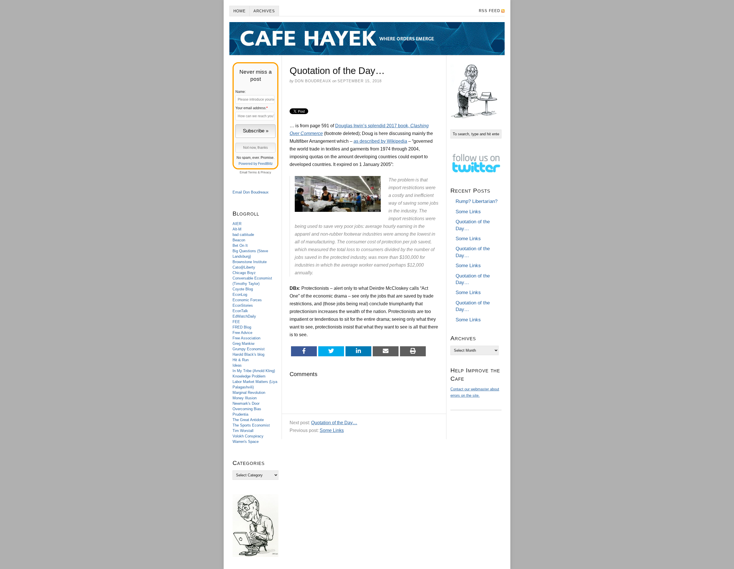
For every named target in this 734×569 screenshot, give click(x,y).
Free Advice (242, 333)
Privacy (266, 172)
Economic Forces (247, 300)
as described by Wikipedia (380, 141)
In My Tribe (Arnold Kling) (254, 371)
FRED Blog (242, 327)
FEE (236, 322)
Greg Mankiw (243, 343)
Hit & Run (241, 360)
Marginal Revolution (249, 392)
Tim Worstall (243, 431)
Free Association (246, 338)
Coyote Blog (243, 289)
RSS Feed (489, 11)
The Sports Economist (251, 425)
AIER (237, 224)
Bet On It (240, 245)
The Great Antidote (248, 420)
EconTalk (240, 311)
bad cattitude (243, 234)
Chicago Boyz (244, 273)
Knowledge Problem (249, 376)
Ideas (237, 365)
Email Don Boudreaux (251, 192)
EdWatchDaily (244, 316)
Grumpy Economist (249, 349)
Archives (264, 11)
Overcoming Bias (247, 409)
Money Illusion (245, 398)
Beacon (239, 240)
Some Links (332, 430)
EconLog (240, 294)
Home (239, 11)
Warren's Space (246, 441)
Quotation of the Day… (334, 422)
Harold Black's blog (248, 354)
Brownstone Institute (250, 262)
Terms (252, 172)
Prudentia (240, 414)
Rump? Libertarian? (476, 201)
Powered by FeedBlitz (256, 164)
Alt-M (237, 229)
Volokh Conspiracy (248, 436)
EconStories (243, 305)
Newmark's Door (246, 403)
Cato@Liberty (244, 267)
